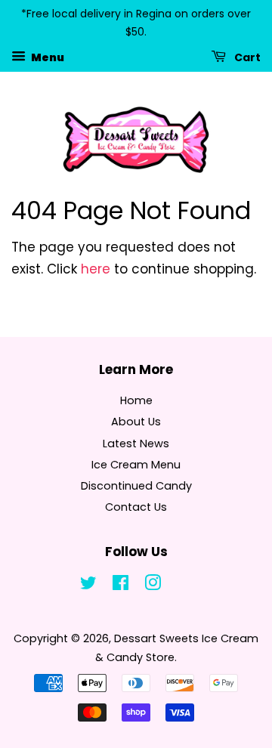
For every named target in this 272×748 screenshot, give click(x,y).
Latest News (136, 443)
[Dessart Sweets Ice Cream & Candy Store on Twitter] (88, 585)
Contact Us (136, 507)
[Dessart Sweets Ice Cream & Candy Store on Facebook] (120, 585)
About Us (136, 421)
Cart (246, 56)
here (95, 269)
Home (136, 400)
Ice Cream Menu (136, 464)
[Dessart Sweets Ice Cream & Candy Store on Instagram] (152, 585)
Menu (46, 56)
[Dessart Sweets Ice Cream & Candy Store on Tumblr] (184, 585)
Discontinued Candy (136, 485)
